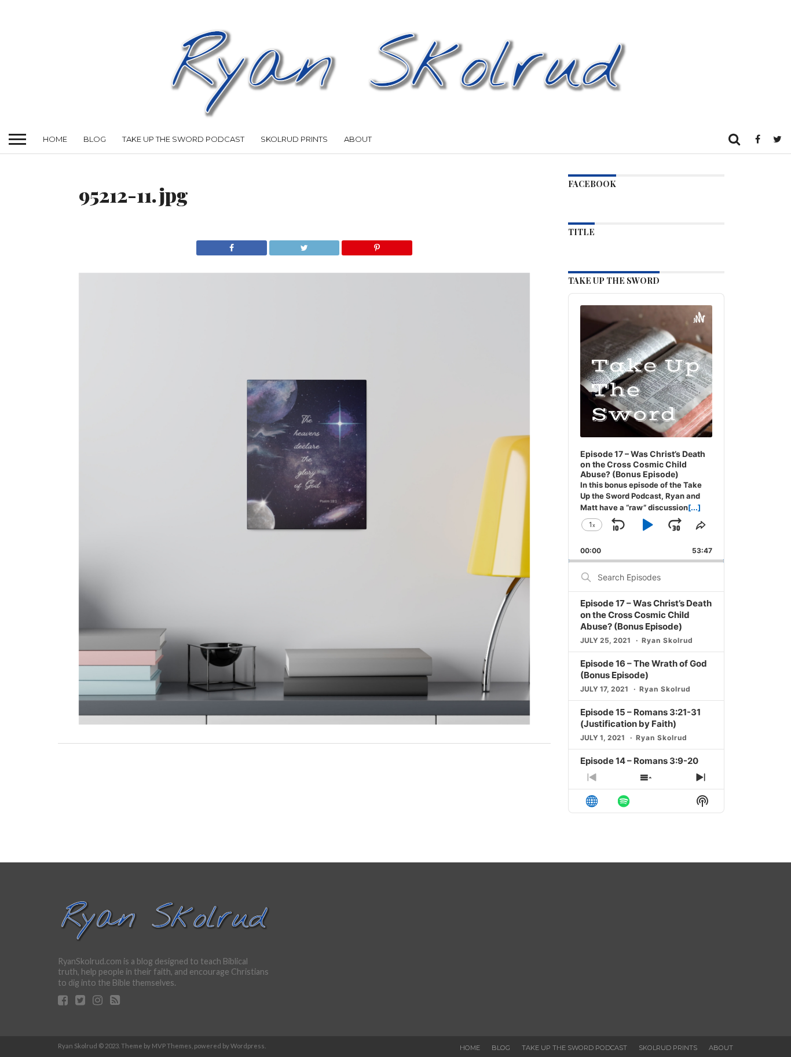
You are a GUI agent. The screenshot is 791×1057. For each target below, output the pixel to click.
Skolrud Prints (294, 139)
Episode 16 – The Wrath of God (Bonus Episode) (643, 669)
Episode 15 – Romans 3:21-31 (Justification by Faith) (640, 718)
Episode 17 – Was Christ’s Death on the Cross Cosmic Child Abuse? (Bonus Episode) (646, 615)
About (358, 139)
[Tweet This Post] (304, 244)
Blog (94, 139)
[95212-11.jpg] (304, 720)
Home (55, 139)
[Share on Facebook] (231, 244)
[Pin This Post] (376, 244)
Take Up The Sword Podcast (183, 139)
